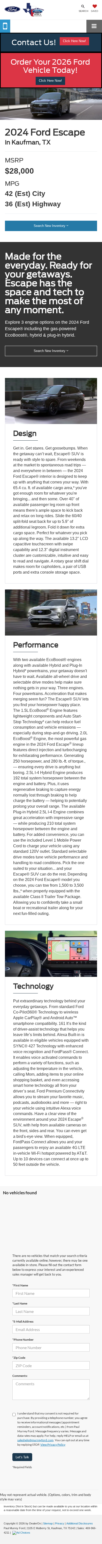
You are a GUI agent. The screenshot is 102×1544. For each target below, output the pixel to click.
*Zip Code (18, 1357)
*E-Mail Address (22, 1321)
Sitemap (48, 1523)
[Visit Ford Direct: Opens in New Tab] (21, 1532)
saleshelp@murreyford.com (35, 1440)
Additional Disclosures (79, 1523)
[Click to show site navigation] (94, 26)
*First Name (20, 1285)
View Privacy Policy (52, 1444)
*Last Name (19, 1303)
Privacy (59, 1523)
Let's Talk (22, 1457)
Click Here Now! (74, 41)
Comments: (19, 1376)
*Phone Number (23, 1339)
